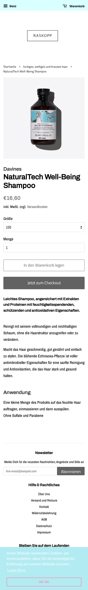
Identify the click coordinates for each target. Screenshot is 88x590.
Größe (8, 218)
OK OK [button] (44, 582)
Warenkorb (77, 6)
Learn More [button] (16, 570)
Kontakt (44, 506)
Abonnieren (71, 471)
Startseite (9, 66)
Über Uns (44, 494)
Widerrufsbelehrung (44, 513)
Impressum (44, 532)
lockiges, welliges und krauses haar (45, 66)
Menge (8, 238)
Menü (12, 6)
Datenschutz (44, 526)
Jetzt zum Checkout (44, 283)
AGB (44, 519)
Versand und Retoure (44, 500)
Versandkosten (37, 206)
